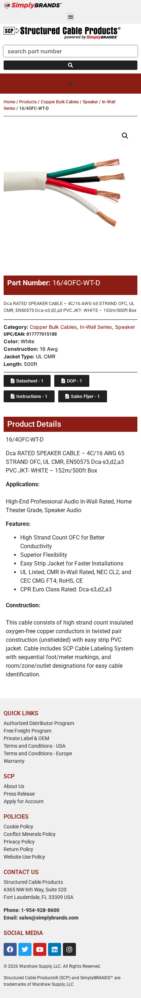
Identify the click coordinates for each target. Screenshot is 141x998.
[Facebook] (10, 949)
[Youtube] (39, 949)
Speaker (90, 101)
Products (28, 101)
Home (9, 101)
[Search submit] (70, 65)
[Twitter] (24, 949)
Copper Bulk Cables (60, 101)
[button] (71, 17)
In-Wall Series (96, 327)
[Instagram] (69, 949)
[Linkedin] (54, 949)
